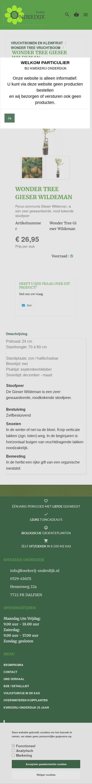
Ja (9, 118)
